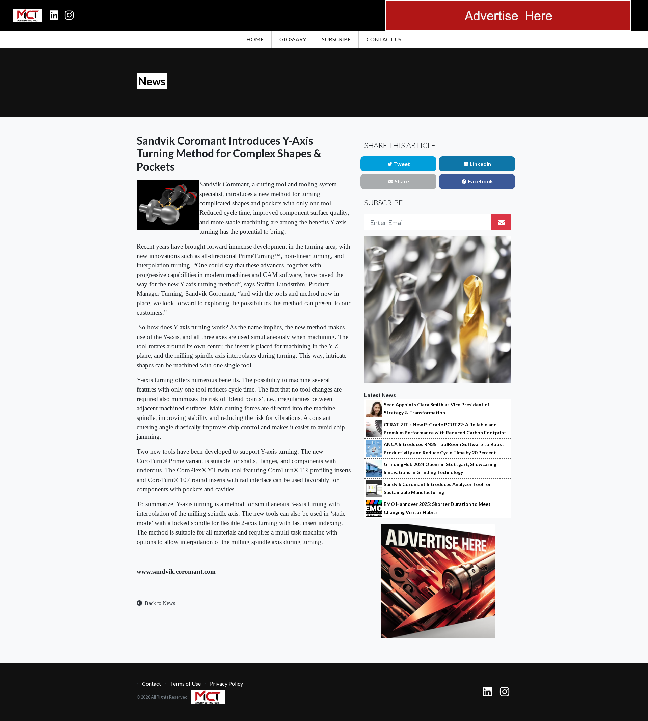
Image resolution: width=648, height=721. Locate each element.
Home (255, 39)
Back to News (159, 603)
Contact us (384, 39)
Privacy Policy (226, 683)
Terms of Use (185, 683)
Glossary (292, 39)
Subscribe (336, 39)
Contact (151, 683)
